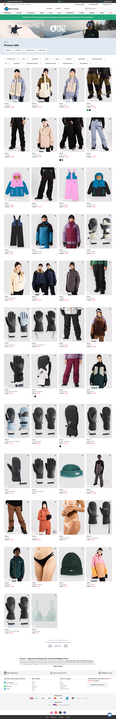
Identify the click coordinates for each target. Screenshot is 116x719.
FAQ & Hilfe (21, 4)
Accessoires (30, 13)
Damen (58, 8)
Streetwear (7, 13)
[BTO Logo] (21, 9)
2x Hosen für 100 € (43, 17)
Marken (91, 13)
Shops (33, 683)
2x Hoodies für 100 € (54, 17)
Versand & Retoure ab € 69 (13, 1)
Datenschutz (53, 717)
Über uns (34, 681)
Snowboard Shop (29, 50)
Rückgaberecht (105, 1)
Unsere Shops (13, 4)
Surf (59, 13)
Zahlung (61, 683)
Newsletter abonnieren (97, 685)
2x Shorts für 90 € (65, 17)
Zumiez (33, 690)
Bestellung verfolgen (64, 688)
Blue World (28, 4)
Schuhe (19, 13)
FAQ (61, 681)
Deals (102, 13)
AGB (47, 717)
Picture (6, 42)
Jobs (33, 684)
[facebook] (64, 712)
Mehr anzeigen (58, 666)
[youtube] (56, 712)
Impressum (61, 717)
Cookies (68, 717)
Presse (33, 688)
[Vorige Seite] (50, 646)
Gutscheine (62, 687)
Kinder (67, 8)
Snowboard (69, 13)
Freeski (81, 13)
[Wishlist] (29, 68)
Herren (49, 8)
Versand (62, 684)
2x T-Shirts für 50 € (76, 17)
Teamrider (34, 686)
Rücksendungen (63, 686)
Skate (42, 13)
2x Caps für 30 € (88, 17)
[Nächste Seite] (66, 646)
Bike (50, 13)
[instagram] (51, 712)
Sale (110, 13)
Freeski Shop (41, 50)
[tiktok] (60, 712)
